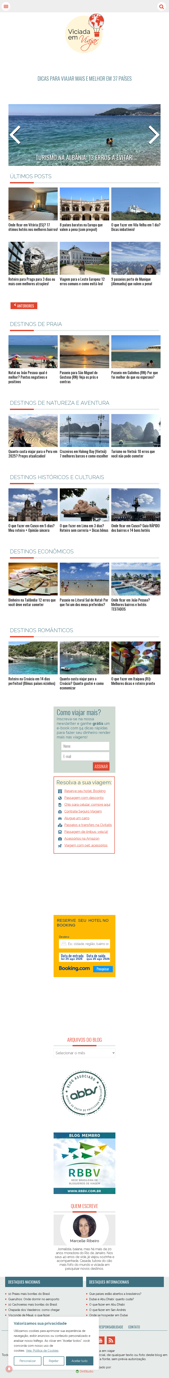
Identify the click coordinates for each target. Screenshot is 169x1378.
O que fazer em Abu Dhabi (107, 1304)
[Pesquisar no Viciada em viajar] (161, 6)
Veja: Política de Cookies (42, 1350)
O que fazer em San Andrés (107, 1310)
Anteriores (24, 305)
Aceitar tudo (80, 1361)
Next (154, 135)
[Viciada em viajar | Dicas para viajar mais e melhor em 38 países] (84, 33)
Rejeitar (54, 1361)
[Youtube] (100, 1340)
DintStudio (86, 1371)
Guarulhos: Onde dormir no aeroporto (33, 1299)
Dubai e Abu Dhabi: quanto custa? (111, 1299)
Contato (134, 1326)
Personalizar (28, 1361)
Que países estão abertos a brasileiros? (115, 1293)
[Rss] (111, 1340)
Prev (14, 135)
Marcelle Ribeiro (84, 1241)
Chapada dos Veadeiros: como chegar (34, 1310)
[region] (53, 1343)
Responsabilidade (111, 1326)
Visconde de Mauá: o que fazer (29, 1315)
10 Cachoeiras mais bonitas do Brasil (32, 1304)
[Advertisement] (84, 73)
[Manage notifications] (9, 1369)
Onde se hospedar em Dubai (108, 1315)
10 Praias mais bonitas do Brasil (29, 1293)
